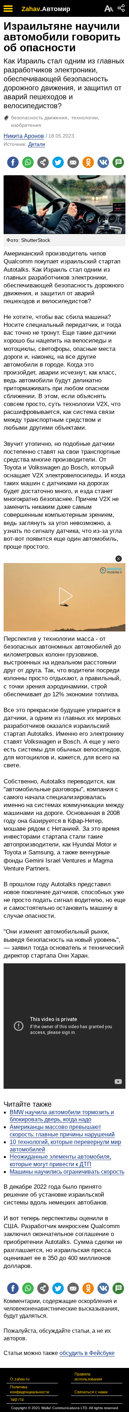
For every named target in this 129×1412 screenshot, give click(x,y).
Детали (36, 144)
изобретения (26, 125)
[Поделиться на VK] (103, 162)
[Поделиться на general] (43, 162)
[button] (118, 558)
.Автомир (55, 9)
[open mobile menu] (8, 8)
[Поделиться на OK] (88, 162)
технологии (84, 117)
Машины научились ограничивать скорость (67, 1172)
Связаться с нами (91, 1392)
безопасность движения (39, 117)
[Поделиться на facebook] (13, 162)
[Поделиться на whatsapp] (28, 162)
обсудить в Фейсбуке (87, 1353)
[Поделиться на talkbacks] (118, 162)
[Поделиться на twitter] (58, 162)
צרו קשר (17, 1399)
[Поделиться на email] (73, 162)
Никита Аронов (24, 136)
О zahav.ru (19, 1379)
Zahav (31, 9)
